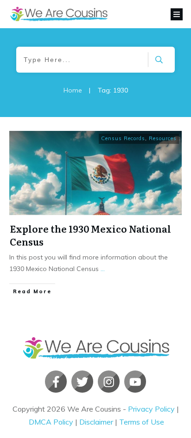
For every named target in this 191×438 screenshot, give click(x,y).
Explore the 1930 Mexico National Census (90, 235)
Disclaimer (96, 421)
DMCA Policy (51, 421)
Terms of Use (141, 421)
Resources (163, 138)
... (103, 269)
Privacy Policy (151, 408)
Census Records (123, 138)
